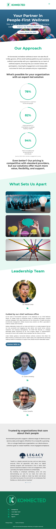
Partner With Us (13, 344)
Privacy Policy (9, 522)
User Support (15, 514)
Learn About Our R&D (28, 32)
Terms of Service (19, 522)
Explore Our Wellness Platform (29, 27)
